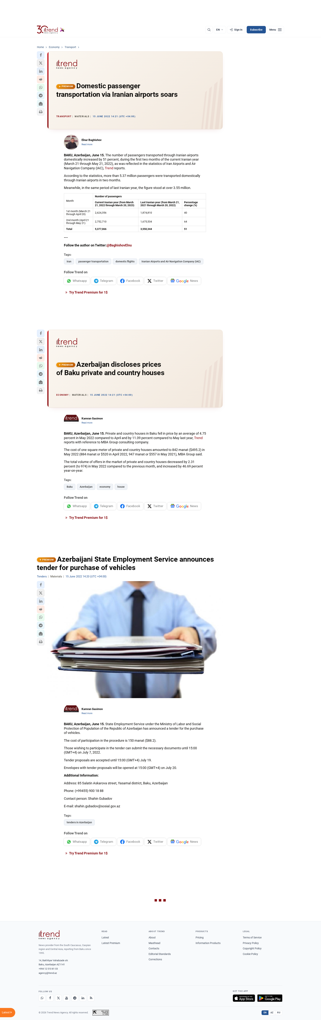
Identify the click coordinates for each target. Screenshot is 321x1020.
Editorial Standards (160, 954)
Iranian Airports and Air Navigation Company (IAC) (171, 261)
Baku (70, 486)
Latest (105, 937)
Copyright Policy (252, 948)
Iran (69, 261)
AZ (271, 1012)
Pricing (200, 937)
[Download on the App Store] (244, 998)
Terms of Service (252, 937)
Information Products (208, 943)
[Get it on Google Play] (269, 998)
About (152, 937)
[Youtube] (66, 998)
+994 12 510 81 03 (48, 968)
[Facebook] (50, 998)
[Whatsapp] (42, 998)
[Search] (209, 29)
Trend (109, 168)
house (121, 486)
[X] (58, 998)
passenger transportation (93, 261)
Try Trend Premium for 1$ (88, 292)
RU (278, 1012)
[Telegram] (74, 998)
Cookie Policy (250, 954)
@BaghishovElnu (119, 245)
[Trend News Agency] (49, 935)
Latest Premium (111, 943)
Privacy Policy (251, 943)
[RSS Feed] (91, 998)
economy (105, 486)
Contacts (154, 948)
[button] (40, 55)
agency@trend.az (48, 973)
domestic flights (125, 261)
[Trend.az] (50, 30)
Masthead (154, 943)
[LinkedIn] (83, 998)
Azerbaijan (86, 486)
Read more (87, 144)
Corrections (155, 959)
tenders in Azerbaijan (79, 822)
